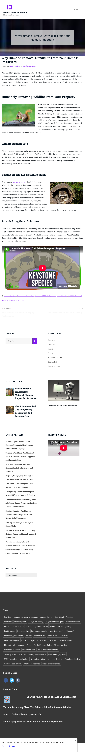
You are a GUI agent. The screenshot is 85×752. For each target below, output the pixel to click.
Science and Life (55, 357)
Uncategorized (54, 366)
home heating (23, 631)
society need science (37, 654)
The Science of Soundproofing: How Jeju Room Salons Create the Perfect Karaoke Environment (21, 503)
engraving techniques (54, 622)
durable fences (46, 617)
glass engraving (41, 626)
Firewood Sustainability (14, 626)
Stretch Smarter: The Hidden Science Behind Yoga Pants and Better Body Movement (19, 514)
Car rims (7, 617)
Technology (53, 362)
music (50, 349)
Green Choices (56, 626)
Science (51, 353)
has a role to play (19, 182)
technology (24, 659)
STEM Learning (10, 659)
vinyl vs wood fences (12, 664)
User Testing (57, 659)
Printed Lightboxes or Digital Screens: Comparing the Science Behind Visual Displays (19, 445)
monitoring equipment (13, 636)
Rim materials (9, 645)
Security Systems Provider (15, 654)
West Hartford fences (51, 664)
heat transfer (9, 631)
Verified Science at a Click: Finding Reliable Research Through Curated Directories (21, 534)
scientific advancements (48, 650)
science (21, 645)
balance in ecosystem (25, 296)
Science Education (12, 650)
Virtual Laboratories (32, 664)
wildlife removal (75, 296)
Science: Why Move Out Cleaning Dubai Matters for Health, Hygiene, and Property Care (20, 456)
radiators (52, 640)
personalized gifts (11, 640)
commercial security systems (26, 617)
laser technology (56, 631)
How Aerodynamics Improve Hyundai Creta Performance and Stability (19, 468)
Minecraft (70, 631)
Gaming (29, 626)
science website (29, 650)
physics (24, 640)
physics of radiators (38, 640)
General (51, 344)
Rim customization (66, 640)
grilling (68, 626)
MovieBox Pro (39, 636)
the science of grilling (40, 659)
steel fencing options (57, 654)
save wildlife (62, 296)
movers (29, 636)
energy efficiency (36, 622)
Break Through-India (15, 12)
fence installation (73, 622)
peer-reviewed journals (58, 636)
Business (51, 340)
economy (8, 622)
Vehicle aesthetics (72, 659)
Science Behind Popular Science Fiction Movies (47, 645)
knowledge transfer (39, 631)
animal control (10, 296)
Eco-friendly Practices (64, 617)
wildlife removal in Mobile (13, 301)
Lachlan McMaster (29, 66)
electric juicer (20, 622)
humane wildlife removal (45, 296)
